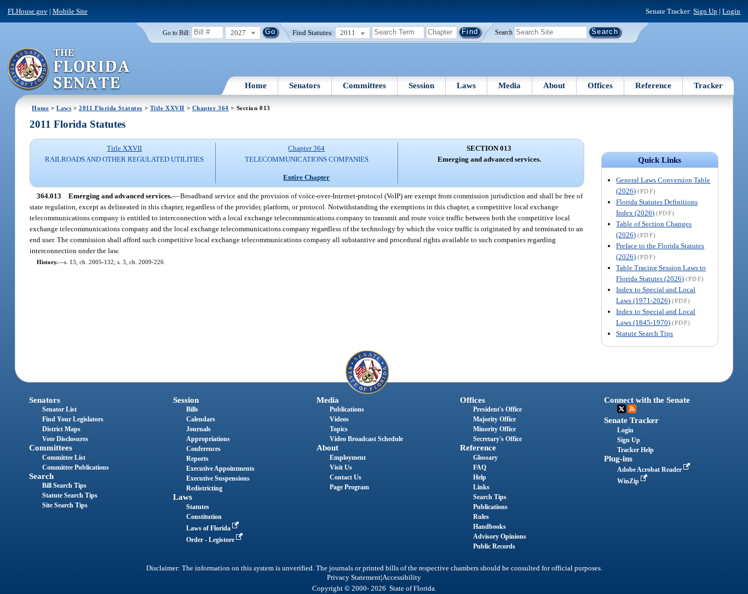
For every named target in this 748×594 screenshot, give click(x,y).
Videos (339, 419)
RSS (632, 408)
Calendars (200, 419)
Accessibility (401, 577)
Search (504, 31)
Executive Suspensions (218, 478)
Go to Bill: (176, 33)
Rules (481, 517)
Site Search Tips (65, 505)
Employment (348, 457)
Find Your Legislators (72, 419)
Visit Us (341, 467)
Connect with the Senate (647, 400)
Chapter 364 (210, 108)
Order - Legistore (211, 540)
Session (421, 85)
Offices (600, 85)
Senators (304, 85)
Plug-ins (618, 458)
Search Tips (490, 497)
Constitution (204, 517)
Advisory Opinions (499, 536)
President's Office (497, 409)
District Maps (61, 429)
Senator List (59, 409)
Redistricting (204, 488)
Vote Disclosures (65, 439)
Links (481, 487)
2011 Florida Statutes (110, 108)
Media (509, 85)
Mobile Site (70, 11)
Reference (653, 85)
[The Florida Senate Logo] (69, 69)
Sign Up (705, 11)
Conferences (203, 449)
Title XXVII (167, 108)
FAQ (479, 467)
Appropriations (208, 439)
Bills (192, 409)
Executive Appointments (220, 468)
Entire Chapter (306, 177)
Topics (339, 429)
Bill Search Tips (64, 485)
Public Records (494, 546)
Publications (347, 409)
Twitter (621, 408)
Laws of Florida (209, 528)
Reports (197, 458)
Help (479, 477)
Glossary (485, 457)
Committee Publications (75, 467)
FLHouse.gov (28, 11)
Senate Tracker (631, 420)
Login (731, 11)
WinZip (629, 481)
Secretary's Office (497, 439)
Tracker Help (635, 450)
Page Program (349, 487)
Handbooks (489, 526)
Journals (198, 429)
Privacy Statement (354, 577)
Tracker (708, 85)
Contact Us (345, 477)
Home (256, 85)
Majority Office (494, 419)
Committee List (63, 457)
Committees (364, 85)
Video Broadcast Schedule (366, 439)
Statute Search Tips (644, 333)
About (554, 85)
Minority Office (494, 429)
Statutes (197, 507)
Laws (466, 85)
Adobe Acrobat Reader (650, 469)
